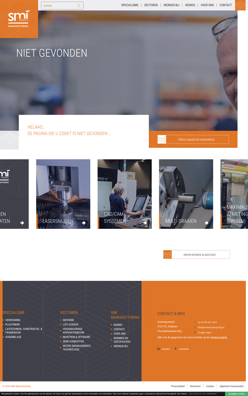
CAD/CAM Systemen (115, 217)
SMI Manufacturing (125, 315)
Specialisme (14, 312)
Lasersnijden (57, 221)
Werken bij (121, 346)
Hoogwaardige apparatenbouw (73, 330)
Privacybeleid (178, 386)
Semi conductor (73, 341)
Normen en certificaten (122, 339)
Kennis (118, 324)
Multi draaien (180, 221)
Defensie (68, 320)
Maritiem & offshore (76, 337)
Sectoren (69, 312)
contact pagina (218, 337)
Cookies (210, 386)
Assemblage (13, 337)
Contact (119, 329)
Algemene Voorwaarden (232, 386)
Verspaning (12, 320)
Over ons (120, 333)
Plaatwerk (12, 324)
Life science (71, 324)
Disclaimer (195, 386)
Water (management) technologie (77, 347)
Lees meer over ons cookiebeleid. (203, 394)
